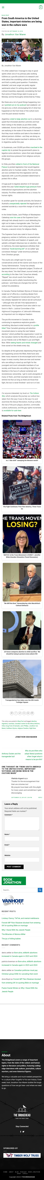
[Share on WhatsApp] (12, 713)
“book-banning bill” (17, 249)
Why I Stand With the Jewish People (16, 930)
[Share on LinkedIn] (32, 713)
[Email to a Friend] (24, 713)
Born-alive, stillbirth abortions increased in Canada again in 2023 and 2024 (19, 954)
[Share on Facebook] (16, 713)
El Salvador (16, 726)
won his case (15, 217)
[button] (3, 7)
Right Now (32, 728)
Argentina (5, 723)
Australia (11, 723)
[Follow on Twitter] (23, 1132)
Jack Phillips (24, 726)
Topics (25, 1173)
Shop (19, 1173)
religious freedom (23, 728)
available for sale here (12, 410)
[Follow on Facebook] (21, 1132)
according (6, 274)
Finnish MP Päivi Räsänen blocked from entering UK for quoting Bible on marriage (21, 924)
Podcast (23, 1172)
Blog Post (5, 15)
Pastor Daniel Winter (10, 988)
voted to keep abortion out (20, 119)
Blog (17, 1172)
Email (7, 845)
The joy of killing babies (11, 939)
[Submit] (40, 890)
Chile (3, 726)
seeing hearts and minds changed (24, 343)
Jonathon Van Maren (15, 34)
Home (5, 1172)
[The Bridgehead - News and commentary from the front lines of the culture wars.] (22, 7)
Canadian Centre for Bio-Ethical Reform (27, 723)
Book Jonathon (34, 1172)
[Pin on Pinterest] (28, 713)
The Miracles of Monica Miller (13, 934)
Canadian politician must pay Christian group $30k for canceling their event (20, 972)
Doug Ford (9, 726)
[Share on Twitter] (20, 713)
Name (7, 834)
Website (7, 855)
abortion (34, 721)
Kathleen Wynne (11, 728)
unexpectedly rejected (17, 204)
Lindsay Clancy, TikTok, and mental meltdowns (20, 918)
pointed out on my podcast (15, 105)
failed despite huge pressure (25, 187)
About (11, 1172)
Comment (9, 815)
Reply (40, 797)
